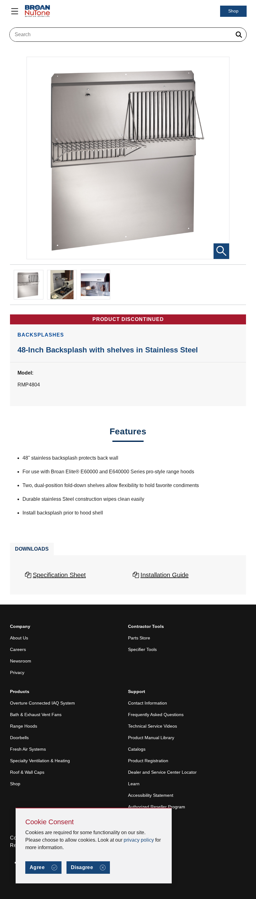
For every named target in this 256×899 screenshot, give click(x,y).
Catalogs (136, 749)
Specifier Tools (142, 649)
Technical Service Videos (152, 726)
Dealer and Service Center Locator (162, 772)
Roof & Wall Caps (27, 772)
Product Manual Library (151, 737)
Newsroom (20, 660)
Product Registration (148, 760)
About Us (19, 637)
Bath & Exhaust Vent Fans (36, 714)
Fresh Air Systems (28, 749)
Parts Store (139, 637)
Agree (37, 867)
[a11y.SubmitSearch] (238, 34)
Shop (233, 10)
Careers (18, 649)
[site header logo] (37, 11)
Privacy (17, 672)
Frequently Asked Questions (156, 714)
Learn (134, 783)
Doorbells (19, 737)
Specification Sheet (59, 574)
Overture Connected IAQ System (42, 703)
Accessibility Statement (150, 795)
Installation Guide (164, 574)
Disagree (82, 867)
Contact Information (147, 703)
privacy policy (139, 840)
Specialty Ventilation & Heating (40, 760)
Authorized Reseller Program (156, 806)
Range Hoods (23, 726)
